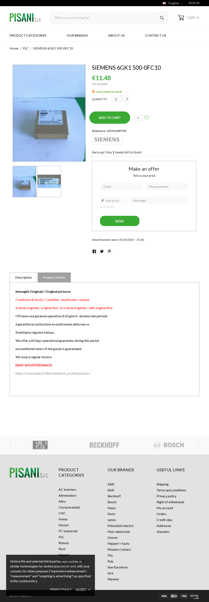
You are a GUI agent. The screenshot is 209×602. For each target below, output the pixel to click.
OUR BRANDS (77, 35)
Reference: (99, 131)
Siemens (113, 579)
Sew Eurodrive (118, 567)
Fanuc (112, 508)
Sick (110, 573)
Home (63, 519)
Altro (62, 501)
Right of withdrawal (170, 502)
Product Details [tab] (54, 277)
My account (165, 508)
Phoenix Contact (119, 549)
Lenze (112, 520)
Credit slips (164, 520)
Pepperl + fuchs (118, 543)
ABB (111, 484)
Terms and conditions (171, 490)
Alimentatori (67, 495)
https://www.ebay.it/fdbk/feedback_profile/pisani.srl (53, 373)
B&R (111, 490)
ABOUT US (116, 35)
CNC (62, 513)
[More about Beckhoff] (104, 445)
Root (62, 549)
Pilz (110, 555)
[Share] (94, 251)
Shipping (163, 484)
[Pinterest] (109, 251)
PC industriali (68, 531)
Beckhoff (114, 496)
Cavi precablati (69, 507)
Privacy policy (60, 589)
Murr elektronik (119, 531)
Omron (113, 537)
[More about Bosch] (168, 445)
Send (119, 221)
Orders (162, 514)
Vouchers (163, 531)
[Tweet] (102, 251)
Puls (110, 561)
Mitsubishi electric (121, 526)
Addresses (164, 526)
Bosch (112, 502)
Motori (64, 525)
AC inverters (67, 489)
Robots (64, 543)
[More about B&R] (40, 445)
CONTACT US (155, 35)
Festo (111, 514)
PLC (61, 537)
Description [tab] (23, 277)
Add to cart (110, 117)
